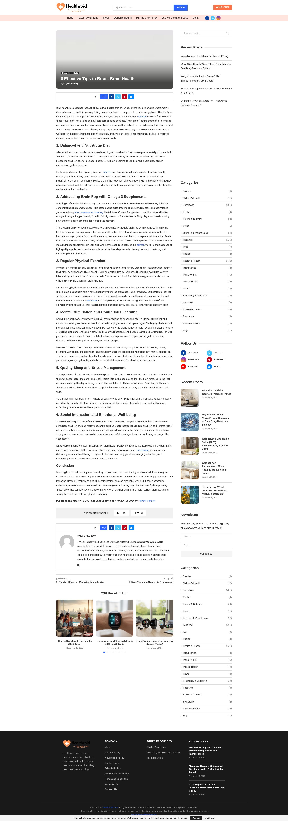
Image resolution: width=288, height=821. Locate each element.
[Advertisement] (206, 146)
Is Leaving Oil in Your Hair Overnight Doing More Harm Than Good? (207, 787)
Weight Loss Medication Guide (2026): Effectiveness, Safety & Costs (215, 444)
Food (207, 246)
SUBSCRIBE (224, 7)
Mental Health (207, 281)
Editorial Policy (113, 768)
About (108, 747)
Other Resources (159, 741)
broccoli (107, 172)
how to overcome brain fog (89, 212)
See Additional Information (144, 814)
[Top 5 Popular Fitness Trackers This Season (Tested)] (154, 618)
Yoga (207, 330)
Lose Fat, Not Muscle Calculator (164, 752)
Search (181, 7)
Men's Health (207, 274)
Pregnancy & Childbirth (207, 295)
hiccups (142, 116)
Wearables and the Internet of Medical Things (205, 56)
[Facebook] (207, 18)
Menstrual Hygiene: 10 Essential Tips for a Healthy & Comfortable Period (206, 769)
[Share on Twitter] (118, 96)
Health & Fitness (207, 260)
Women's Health (207, 323)
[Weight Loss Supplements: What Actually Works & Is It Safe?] (190, 470)
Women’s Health (123, 18)
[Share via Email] (131, 96)
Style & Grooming (207, 309)
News (207, 288)
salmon (140, 245)
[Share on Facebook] (111, 96)
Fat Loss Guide (155, 758)
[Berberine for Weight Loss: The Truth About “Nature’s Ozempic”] (190, 495)
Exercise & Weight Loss (175, 18)
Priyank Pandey (70, 83)
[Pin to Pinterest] (124, 96)
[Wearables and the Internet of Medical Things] (190, 398)
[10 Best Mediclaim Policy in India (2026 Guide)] (74, 618)
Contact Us (111, 789)
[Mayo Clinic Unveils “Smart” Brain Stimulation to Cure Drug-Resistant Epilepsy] (190, 422)
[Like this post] (105, 96)
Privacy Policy (112, 752)
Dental (207, 212)
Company (111, 741)
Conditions (207, 205)
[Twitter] (213, 18)
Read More (209, 818)
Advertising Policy (114, 758)
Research (207, 302)
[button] (60, 626)
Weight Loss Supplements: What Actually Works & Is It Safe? (214, 468)
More (196, 18)
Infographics (207, 267)
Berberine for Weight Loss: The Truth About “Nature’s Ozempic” (214, 490)
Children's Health (207, 198)
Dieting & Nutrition (146, 18)
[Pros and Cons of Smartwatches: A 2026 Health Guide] (114, 618)
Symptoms (207, 316)
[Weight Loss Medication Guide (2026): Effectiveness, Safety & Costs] (190, 446)
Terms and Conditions (116, 779)
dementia (92, 300)
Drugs (106, 18)
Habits (207, 253)
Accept (196, 818)
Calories (207, 191)
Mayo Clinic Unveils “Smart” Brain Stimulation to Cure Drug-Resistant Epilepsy (216, 419)
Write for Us (111, 784)
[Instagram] (218, 18)
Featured (207, 239)
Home (70, 18)
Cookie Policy (112, 763)
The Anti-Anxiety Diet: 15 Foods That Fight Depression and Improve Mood (205, 750)
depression (142, 450)
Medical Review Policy (117, 774)
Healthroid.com (110, 807)
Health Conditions (88, 18)
